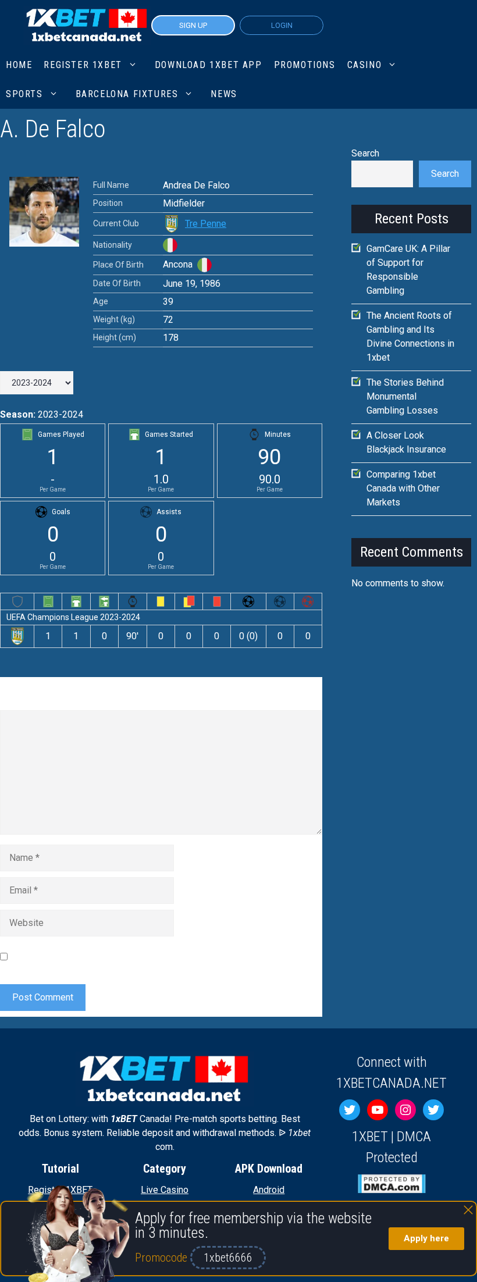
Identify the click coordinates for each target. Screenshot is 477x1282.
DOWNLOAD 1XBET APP (208, 64)
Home (19, 64)
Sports (24, 93)
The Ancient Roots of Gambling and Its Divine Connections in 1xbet (410, 336)
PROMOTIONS (305, 64)
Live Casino (164, 1189)
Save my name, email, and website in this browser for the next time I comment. (150, 955)
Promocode (162, 1258)
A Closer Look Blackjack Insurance (406, 442)
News (224, 93)
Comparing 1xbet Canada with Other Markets (403, 488)
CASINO (364, 64)
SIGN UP (193, 25)
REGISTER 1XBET (83, 64)
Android (268, 1189)
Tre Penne (205, 223)
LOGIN (282, 25)
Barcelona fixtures (127, 93)
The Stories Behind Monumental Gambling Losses (405, 396)
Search (365, 153)
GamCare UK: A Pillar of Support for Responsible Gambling (408, 269)
